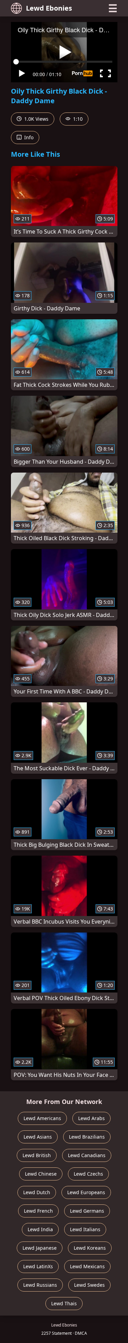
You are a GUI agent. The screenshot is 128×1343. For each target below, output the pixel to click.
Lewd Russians (40, 1285)
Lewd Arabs (91, 1118)
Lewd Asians (38, 1136)
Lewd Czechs (88, 1173)
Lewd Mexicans (87, 1266)
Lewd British (37, 1155)
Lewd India (40, 1229)
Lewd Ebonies (49, 8)
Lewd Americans (42, 1118)
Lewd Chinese (41, 1173)
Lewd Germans (87, 1211)
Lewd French (38, 1211)
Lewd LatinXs (38, 1266)
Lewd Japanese (40, 1248)
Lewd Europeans (86, 1192)
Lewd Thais (64, 1303)
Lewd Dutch (36, 1192)
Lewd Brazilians (87, 1136)
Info (28, 137)
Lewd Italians (85, 1229)
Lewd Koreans (90, 1248)
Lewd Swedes (89, 1285)
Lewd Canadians (86, 1155)
